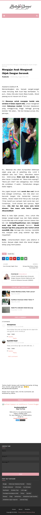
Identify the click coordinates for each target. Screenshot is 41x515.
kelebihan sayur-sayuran (10, 499)
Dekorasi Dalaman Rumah (16, 484)
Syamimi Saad (12, 341)
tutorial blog (23, 499)
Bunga (4, 484)
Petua (22, 493)
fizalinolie (5, 77)
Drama (29, 484)
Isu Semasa (26, 487)
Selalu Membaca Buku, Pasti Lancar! (23, 291)
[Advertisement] (20, 40)
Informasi (18, 487)
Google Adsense (8, 487)
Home (3, 64)
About (20, 509)
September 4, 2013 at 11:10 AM (15, 342)
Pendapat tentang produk (10, 493)
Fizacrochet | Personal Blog (26, 512)
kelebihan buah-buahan (30, 496)
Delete (13, 334)
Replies (10, 336)
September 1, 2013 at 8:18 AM (15, 326)
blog (11, 496)
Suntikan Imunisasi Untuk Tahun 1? (22, 299)
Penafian (27, 509)
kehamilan (18, 496)
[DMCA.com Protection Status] (20, 420)
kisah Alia (9, 64)
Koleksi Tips (15, 490)
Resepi (5, 496)
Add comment (13, 356)
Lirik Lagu (24, 490)
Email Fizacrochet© (20, 418)
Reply (8, 334)
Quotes (29, 493)
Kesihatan (6, 490)
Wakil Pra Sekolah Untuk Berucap (22, 308)
